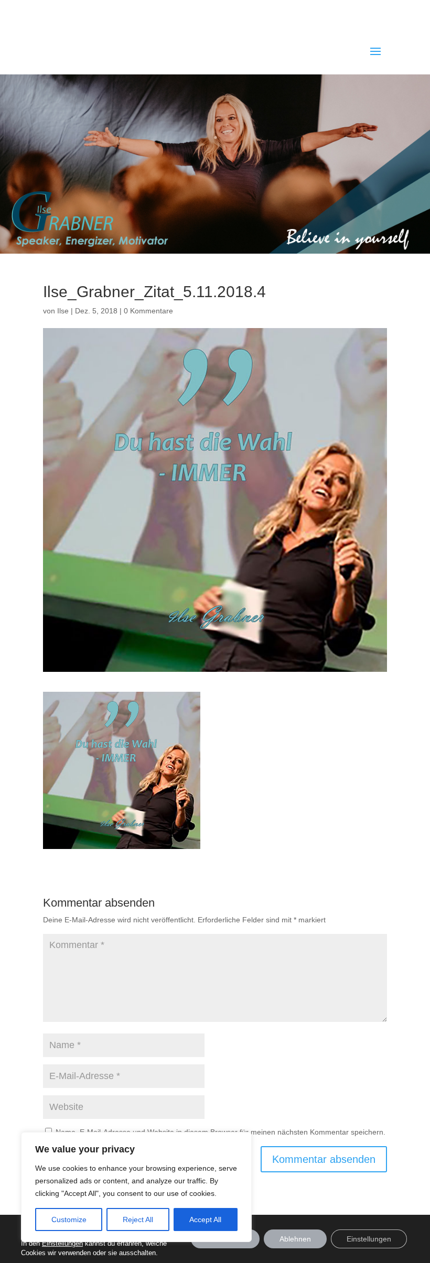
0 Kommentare (148, 311)
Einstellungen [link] (62, 1243)
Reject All (138, 1219)
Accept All (205, 1219)
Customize (69, 1219)
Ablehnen (295, 1239)
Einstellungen (369, 1239)
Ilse (63, 311)
